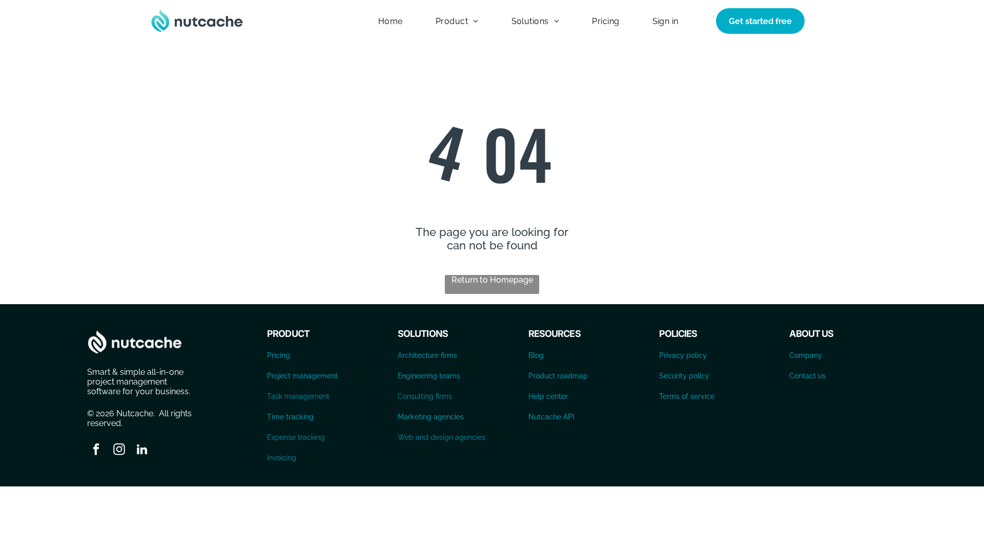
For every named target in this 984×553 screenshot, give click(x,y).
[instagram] (119, 450)
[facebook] (96, 450)
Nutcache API (551, 417)
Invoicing (281, 458)
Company (805, 355)
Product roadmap (558, 376)
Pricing (278, 355)
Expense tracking (296, 437)
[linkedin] (142, 450)
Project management (302, 376)
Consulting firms (425, 396)
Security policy (684, 376)
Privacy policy (683, 355)
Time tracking (290, 417)
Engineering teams (429, 376)
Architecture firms (427, 355)
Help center (548, 396)
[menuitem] (390, 20)
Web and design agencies (441, 437)
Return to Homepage (492, 280)
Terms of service (686, 396)
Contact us (807, 376)
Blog (536, 355)
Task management (298, 396)
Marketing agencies (431, 417)
